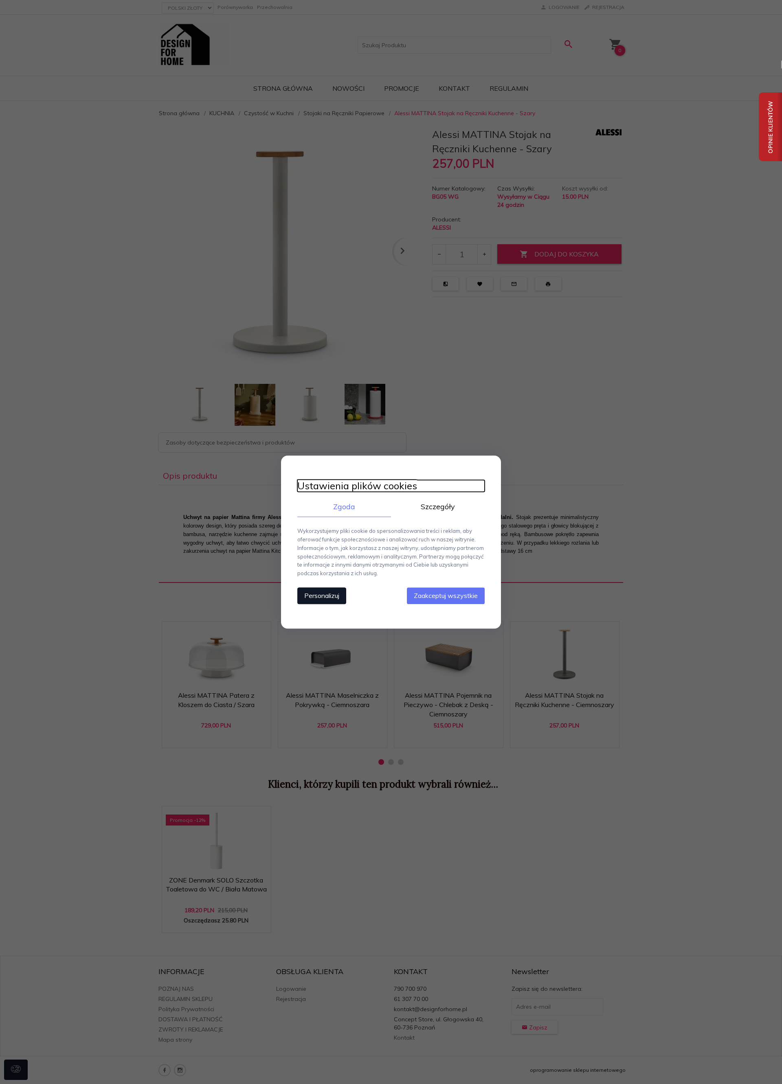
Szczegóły (438, 506)
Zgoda (344, 506)
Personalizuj (321, 595)
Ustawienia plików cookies (357, 486)
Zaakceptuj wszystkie (446, 595)
